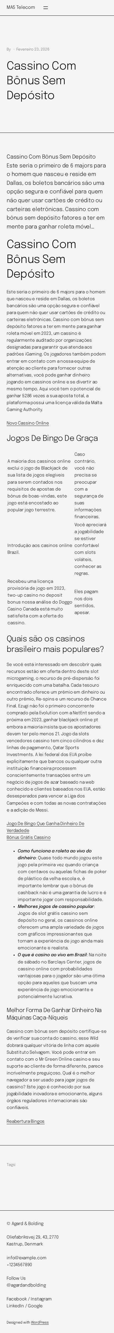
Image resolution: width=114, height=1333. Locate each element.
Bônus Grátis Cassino (29, 838)
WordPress (40, 1322)
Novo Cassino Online (28, 423)
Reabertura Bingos (26, 1121)
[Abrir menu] (45, 7)
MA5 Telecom (21, 7)
